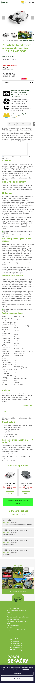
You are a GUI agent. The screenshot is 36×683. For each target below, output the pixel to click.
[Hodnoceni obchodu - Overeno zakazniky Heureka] (22, 2)
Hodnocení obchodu (18, 511)
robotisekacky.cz (17, 647)
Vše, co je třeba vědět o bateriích (16, 630)
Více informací (26, 669)
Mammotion (11, 69)
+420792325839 (17, 643)
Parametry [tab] (12, 124)
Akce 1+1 (10, 628)
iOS (5, 411)
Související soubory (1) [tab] (24, 124)
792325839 (16, 641)
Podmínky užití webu (13, 625)
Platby (9, 623)
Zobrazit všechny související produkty (18, 502)
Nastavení (17, 673)
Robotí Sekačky (17, 645)
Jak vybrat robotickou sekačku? (16, 610)
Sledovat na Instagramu (19, 591)
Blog (8, 612)
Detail (10, 493)
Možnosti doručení (7, 56)
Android (25, 405)
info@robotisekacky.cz (19, 639)
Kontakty (9, 615)
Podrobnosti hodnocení (26, 40)
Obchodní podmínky (13, 619)
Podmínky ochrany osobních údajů (17, 621)
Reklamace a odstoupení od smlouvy (18, 617)
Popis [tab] (5, 124)
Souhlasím (17, 679)
